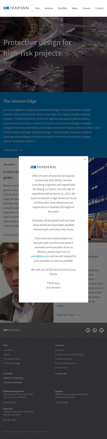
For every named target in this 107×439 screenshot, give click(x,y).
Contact (99, 8)
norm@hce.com (40, 256)
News (75, 8)
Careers (86, 8)
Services (49, 8)
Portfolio (62, 8)
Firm (37, 8)
